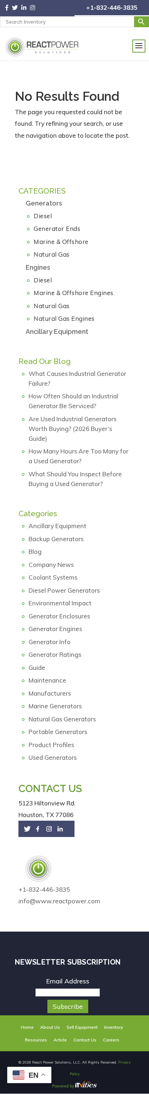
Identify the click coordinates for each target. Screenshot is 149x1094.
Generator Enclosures (59, 616)
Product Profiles (51, 745)
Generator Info (50, 642)
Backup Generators (56, 539)
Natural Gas (52, 254)
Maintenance (47, 680)
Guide (37, 667)
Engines (38, 267)
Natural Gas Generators (62, 719)
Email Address (67, 981)
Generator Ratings (55, 654)
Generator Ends (57, 228)
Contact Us (85, 1040)
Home (27, 1027)
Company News (51, 564)
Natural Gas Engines (64, 318)
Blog (35, 551)
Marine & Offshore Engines (74, 293)
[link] (8, 8)
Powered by (63, 1086)
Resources (36, 1040)
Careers (111, 1040)
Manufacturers (50, 693)
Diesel (43, 216)
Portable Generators (58, 731)
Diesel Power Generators (64, 590)
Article (60, 1040)
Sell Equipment (82, 1027)
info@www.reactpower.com (59, 901)
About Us (50, 1027)
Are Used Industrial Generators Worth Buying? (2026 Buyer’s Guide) (72, 428)
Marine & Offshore (61, 241)
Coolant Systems (53, 577)
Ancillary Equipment (57, 331)
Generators (44, 203)
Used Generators (53, 757)
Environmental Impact (60, 603)
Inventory (113, 1027)
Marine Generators (55, 706)
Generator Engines (55, 629)
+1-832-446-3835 (111, 7)
